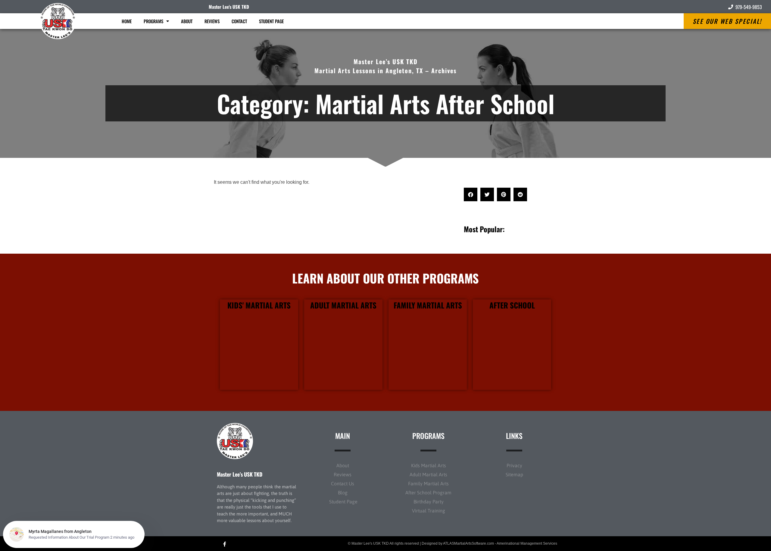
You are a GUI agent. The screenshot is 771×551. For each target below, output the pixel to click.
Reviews (212, 21)
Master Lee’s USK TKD (239, 474)
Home (127, 21)
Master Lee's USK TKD (229, 6)
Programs (153, 21)
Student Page (271, 21)
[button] (470, 194)
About (186, 21)
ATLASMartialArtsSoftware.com (468, 543)
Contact (239, 21)
